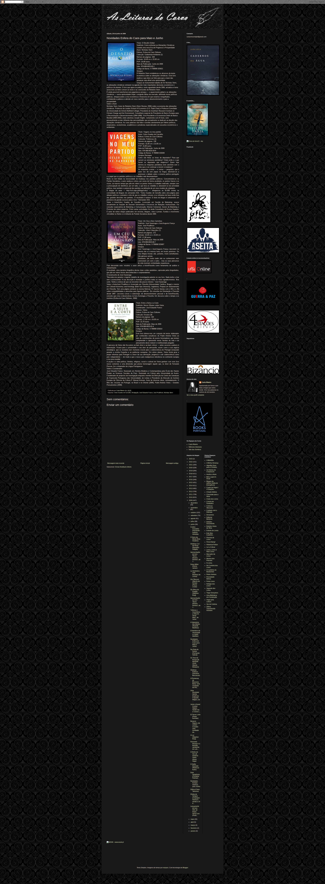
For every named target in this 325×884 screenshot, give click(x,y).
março (193, 825)
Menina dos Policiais (210, 559)
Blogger (185, 868)
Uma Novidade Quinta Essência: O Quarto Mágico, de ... (195, 696)
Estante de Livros (212, 530)
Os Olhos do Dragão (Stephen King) (194, 592)
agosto (193, 518)
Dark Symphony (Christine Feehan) (195, 775)
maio (192, 819)
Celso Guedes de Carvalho (122, 392)
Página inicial (145, 463)
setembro (194, 515)
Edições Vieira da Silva (211, 527)
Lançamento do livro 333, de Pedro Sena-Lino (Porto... (195, 810)
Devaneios (210, 515)
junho (193, 524)
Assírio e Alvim (211, 474)
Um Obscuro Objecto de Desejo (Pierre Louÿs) (195, 583)
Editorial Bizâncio (209, 518)
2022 (191, 462)
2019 (191, 471)
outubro (193, 512)
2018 (191, 474)
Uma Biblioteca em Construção (211, 596)
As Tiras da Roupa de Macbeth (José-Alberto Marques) (194, 662)
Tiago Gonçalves (212, 593)
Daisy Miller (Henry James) (194, 566)
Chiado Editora (211, 492)
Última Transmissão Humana (210, 608)
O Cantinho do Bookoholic (211, 571)
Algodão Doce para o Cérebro (211, 466)
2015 (191, 482)
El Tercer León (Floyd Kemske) (195, 716)
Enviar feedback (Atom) (123, 467)
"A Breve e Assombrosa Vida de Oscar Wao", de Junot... (195, 614)
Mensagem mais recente (115, 463)
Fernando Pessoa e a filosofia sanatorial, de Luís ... (195, 745)
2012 (191, 491)
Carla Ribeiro (206, 382)
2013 (191, 488)
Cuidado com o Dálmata (211, 511)
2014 (191, 485)
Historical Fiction (212, 545)
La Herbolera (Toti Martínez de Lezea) (195, 573)
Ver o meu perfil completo (195, 395)
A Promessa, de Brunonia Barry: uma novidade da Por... (195, 682)
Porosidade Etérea (210, 578)
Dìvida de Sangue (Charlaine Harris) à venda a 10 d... (195, 798)
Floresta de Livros (210, 538)
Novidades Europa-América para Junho (195, 783)
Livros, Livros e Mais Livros (211, 550)
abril (192, 822)
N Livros (209, 563)
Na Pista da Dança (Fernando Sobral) (195, 652)
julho (192, 521)
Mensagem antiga (172, 463)
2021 (191, 465)
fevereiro (194, 828)
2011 (191, 494)
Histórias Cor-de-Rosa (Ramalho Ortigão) (195, 546)
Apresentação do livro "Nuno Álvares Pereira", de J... (195, 556)
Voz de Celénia (211, 604)
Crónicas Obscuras (209, 507)
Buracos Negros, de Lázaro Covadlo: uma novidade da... (195, 726)
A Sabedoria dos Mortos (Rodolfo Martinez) (195, 625)
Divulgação (135, 392)
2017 (191, 477)
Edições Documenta (210, 522)
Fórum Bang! (210, 542)
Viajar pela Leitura (210, 600)
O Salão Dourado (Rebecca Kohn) (194, 767)
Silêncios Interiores (195, 447)
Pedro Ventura (211, 574)
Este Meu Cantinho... (210, 534)
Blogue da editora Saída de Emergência (212, 483)
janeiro (193, 831)
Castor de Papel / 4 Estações (212, 488)
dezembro (194, 503)
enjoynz (165, 868)
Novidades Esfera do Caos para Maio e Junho (195, 642)
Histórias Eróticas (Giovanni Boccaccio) (195, 672)
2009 (191, 500)
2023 (191, 459)
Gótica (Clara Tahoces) (195, 790)
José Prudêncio (158, 392)
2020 (191, 468)
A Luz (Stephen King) (194, 737)
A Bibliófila (210, 460)
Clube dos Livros (212, 499)
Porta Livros (210, 581)
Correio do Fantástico (210, 502)
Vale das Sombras (195, 449)
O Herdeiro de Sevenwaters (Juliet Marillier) (195, 633)
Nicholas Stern (168, 392)
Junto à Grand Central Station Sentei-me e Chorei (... (195, 708)
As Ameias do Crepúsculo (211, 471)
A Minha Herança (212, 463)
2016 (191, 479)
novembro (194, 508)
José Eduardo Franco (146, 392)
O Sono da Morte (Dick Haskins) (195, 539)
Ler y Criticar (210, 547)
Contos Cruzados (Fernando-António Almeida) (195, 530)
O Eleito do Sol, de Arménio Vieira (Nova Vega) (194, 756)
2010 (191, 497)
